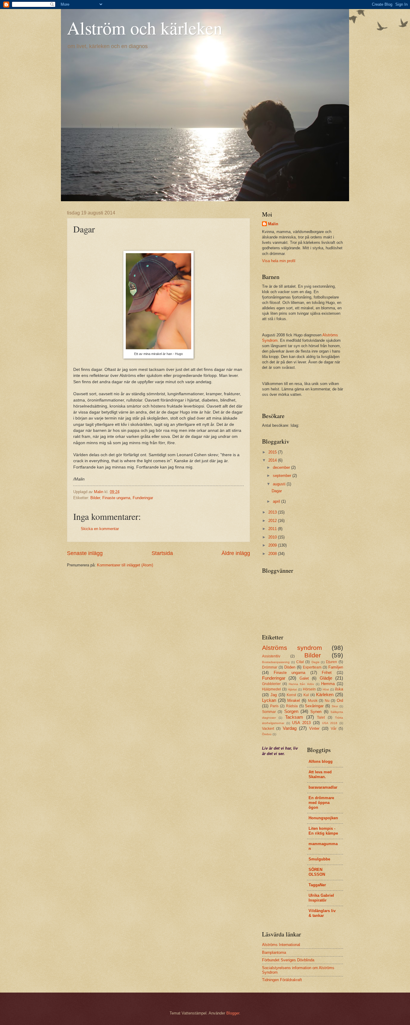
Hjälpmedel (271, 689)
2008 (273, 553)
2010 (273, 537)
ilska (339, 689)
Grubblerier (271, 684)
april (277, 501)
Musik (313, 700)
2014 (273, 460)
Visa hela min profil (278, 261)
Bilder (95, 498)
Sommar (269, 712)
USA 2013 (301, 722)
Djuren (331, 662)
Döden (289, 667)
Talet (321, 717)
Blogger (232, 1013)
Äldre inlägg (236, 553)
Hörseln (309, 689)
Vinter (314, 728)
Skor (335, 706)
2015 (273, 452)
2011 (273, 528)
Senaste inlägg (85, 553)
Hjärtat (292, 689)
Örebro (267, 734)
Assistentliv (271, 656)
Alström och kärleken (144, 28)
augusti (280, 484)
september (282, 475)
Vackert (268, 728)
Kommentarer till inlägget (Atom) (125, 565)
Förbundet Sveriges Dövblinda (288, 960)
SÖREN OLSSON (317, 872)
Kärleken (324, 694)
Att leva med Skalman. (320, 774)
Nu (327, 700)
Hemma (328, 683)
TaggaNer (317, 885)
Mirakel (293, 700)
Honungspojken (323, 818)
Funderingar (143, 498)
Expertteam (312, 667)
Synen (315, 711)
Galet (304, 678)
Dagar (277, 491)
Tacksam (294, 717)
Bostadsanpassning (276, 662)
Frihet (327, 672)
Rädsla (292, 706)
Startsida (162, 553)
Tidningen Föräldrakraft (282, 980)
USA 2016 (329, 723)
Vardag (290, 728)
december (282, 467)
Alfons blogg (321, 761)
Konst (291, 695)
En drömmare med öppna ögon (321, 803)
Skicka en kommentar (100, 528)
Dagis (315, 662)
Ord (340, 700)
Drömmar (269, 667)
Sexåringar (314, 706)
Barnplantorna (274, 952)
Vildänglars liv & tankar (322, 913)
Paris (274, 706)
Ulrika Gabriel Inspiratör (321, 897)
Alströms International (281, 944)
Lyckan (269, 700)
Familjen (335, 667)
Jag (273, 695)
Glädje (326, 678)
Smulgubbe (319, 859)
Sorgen (291, 711)
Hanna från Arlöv (301, 684)
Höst (326, 689)
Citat (300, 662)
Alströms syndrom (292, 647)
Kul (306, 695)
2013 (273, 512)
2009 (273, 545)
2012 (273, 520)
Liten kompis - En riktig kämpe (323, 830)
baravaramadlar (323, 787)
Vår (333, 728)
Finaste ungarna (116, 498)
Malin (273, 224)
